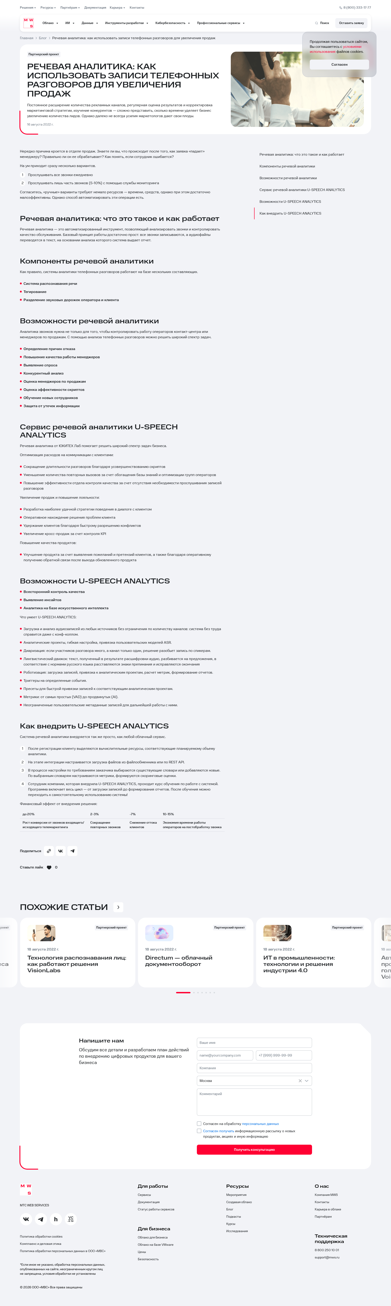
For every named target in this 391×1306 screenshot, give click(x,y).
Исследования (237, 1231)
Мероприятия (236, 1195)
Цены (142, 1252)
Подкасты (233, 1216)
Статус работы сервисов (156, 1209)
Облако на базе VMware (156, 1245)
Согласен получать (218, 1131)
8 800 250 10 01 (327, 1250)
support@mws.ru (327, 1257)
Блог (229, 1209)
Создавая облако (239, 1202)
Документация (149, 1202)
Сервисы (144, 1195)
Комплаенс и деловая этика (40, 1244)
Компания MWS (326, 1195)
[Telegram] (72, 851)
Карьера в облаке (328, 1209)
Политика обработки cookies (41, 1236)
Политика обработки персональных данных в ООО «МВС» (62, 1251)
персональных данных (260, 1123)
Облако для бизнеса (153, 1237)
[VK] (61, 851)
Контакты (322, 1202)
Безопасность (148, 1259)
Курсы (230, 1224)
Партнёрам (323, 1216)
